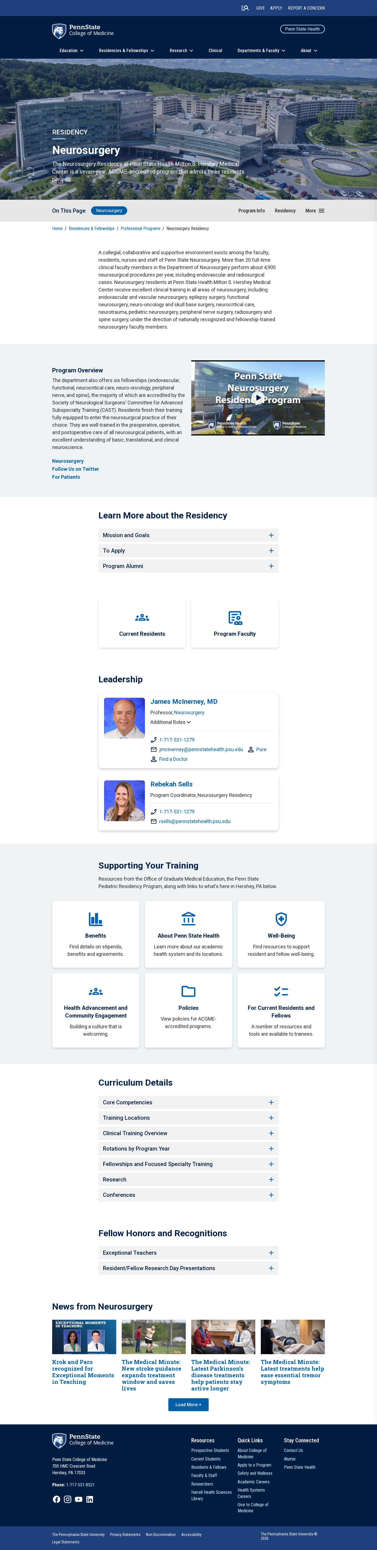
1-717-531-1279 (177, 740)
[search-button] (245, 8)
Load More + (188, 1404)
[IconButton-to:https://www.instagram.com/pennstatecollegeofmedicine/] (67, 1499)
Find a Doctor (173, 759)
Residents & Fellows (208, 1467)
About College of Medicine (252, 1453)
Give (260, 8)
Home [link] (57, 228)
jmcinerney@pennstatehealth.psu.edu (201, 749)
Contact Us (293, 1450)
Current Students (206, 1459)
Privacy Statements (125, 1534)
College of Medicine (91, 33)
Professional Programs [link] (140, 228)
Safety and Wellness (255, 1473)
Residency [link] (285, 210)
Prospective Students (210, 1450)
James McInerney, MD (183, 701)
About (306, 50)
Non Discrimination (161, 1534)
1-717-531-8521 (80, 1484)
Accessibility (191, 1534)
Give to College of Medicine (253, 1507)
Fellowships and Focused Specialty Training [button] (158, 1164)
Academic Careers (254, 1481)
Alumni (289, 1459)
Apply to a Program (254, 1465)
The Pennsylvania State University (78, 1534)
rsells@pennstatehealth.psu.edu (194, 821)
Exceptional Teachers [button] (130, 1252)
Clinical (215, 50)
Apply (276, 8)
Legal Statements (65, 1542)
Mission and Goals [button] (126, 535)
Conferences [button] (119, 1195)
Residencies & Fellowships (123, 50)
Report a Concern (306, 8)
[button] (315, 210)
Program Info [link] (251, 210)
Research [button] (114, 1179)
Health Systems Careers (251, 1493)
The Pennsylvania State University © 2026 (289, 1536)
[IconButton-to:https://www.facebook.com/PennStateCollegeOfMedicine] (56, 1499)
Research (178, 50)
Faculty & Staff (204, 1475)
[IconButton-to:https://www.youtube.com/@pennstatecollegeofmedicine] (78, 1499)
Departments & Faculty (258, 50)
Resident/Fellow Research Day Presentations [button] (159, 1268)
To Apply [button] (114, 550)
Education (69, 50)
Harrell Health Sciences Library (211, 1495)
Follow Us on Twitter (75, 469)
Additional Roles (167, 722)
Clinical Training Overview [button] (135, 1133)
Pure (261, 749)
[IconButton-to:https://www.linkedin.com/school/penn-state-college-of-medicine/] (89, 1499)
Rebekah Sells (171, 784)
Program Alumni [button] (123, 566)
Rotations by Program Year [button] (136, 1148)
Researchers (202, 1484)
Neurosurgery (109, 210)
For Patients (66, 477)
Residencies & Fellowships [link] (92, 228)
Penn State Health (302, 29)
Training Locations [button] (126, 1118)
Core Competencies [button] (127, 1102)
